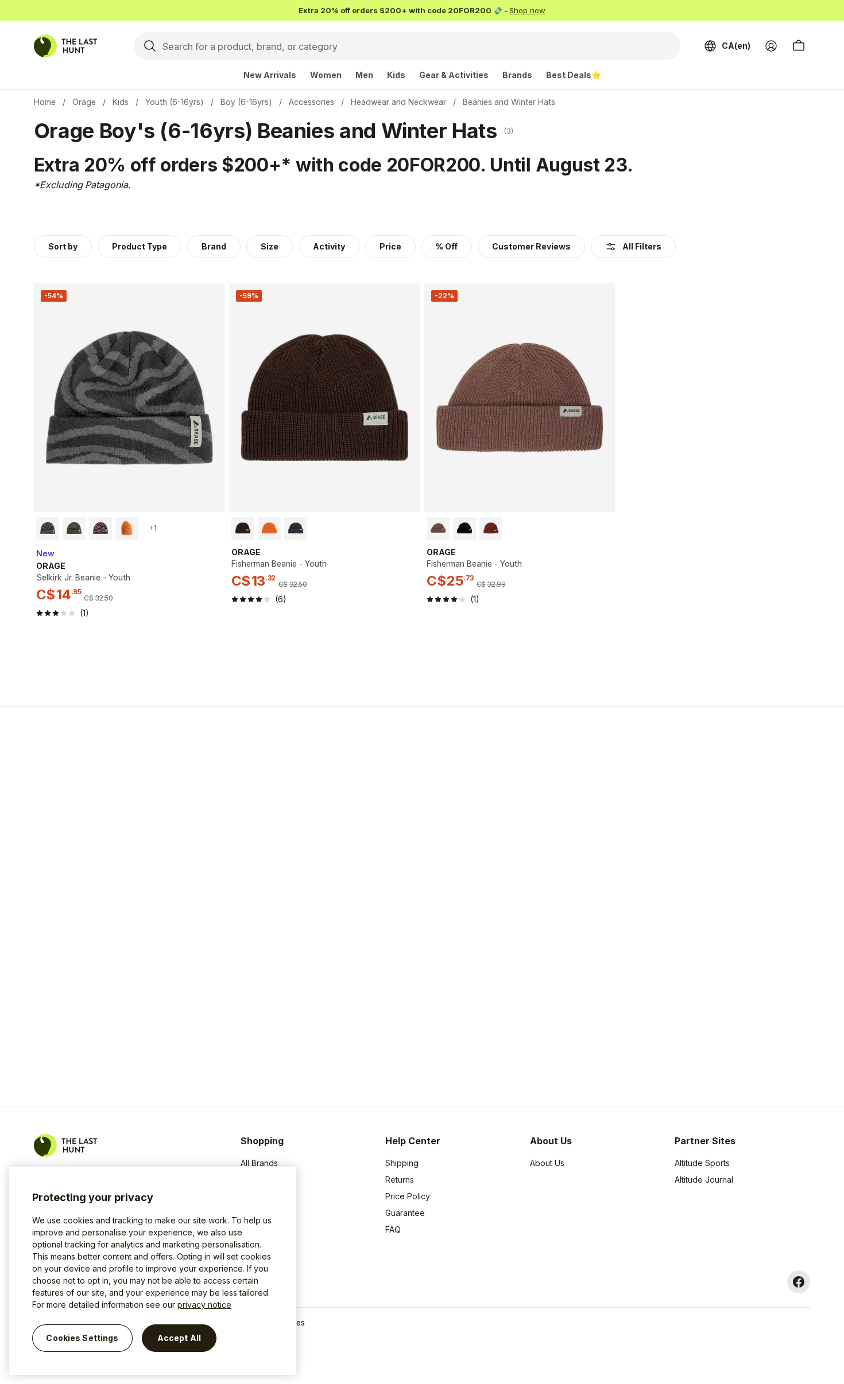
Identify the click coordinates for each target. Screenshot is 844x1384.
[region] (152, 1271)
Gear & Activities (454, 75)
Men (364, 75)
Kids (396, 75)
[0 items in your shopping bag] (798, 45)
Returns (399, 1179)
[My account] (771, 45)
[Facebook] (798, 1281)
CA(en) (736, 45)
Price (390, 246)
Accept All (179, 1338)
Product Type (139, 246)
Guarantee (405, 1213)
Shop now (527, 10)
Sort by (63, 246)
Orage (84, 102)
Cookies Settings (82, 1338)
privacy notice (204, 1304)
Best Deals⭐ (573, 75)
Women (326, 75)
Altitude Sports (702, 1163)
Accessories (311, 102)
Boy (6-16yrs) (246, 102)
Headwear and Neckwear (398, 102)
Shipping (402, 1163)
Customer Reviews (531, 246)
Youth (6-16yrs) (174, 102)
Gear (250, 1229)
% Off (447, 246)
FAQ (393, 1229)
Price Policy (407, 1196)
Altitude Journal (704, 1179)
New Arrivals (269, 75)
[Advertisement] (239, 906)
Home (45, 102)
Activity (329, 246)
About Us (547, 1163)
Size (269, 246)
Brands (517, 75)
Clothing (256, 1179)
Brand (214, 246)
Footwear (258, 1213)
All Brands (259, 1163)
